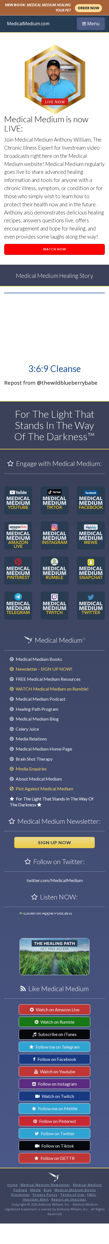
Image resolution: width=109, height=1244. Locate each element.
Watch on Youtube (57, 1071)
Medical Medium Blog (37, 718)
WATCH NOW (54, 249)
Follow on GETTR (57, 1158)
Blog (48, 1190)
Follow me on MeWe (57, 1108)
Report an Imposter (68, 1199)
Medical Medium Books (38, 659)
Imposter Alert (36, 1199)
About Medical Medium (38, 778)
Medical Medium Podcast (40, 698)
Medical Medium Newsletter (45, 1185)
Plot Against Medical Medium (44, 788)
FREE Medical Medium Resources (47, 679)
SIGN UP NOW (54, 842)
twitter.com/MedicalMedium (55, 880)
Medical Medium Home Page (43, 748)
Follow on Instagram (57, 1083)
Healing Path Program (36, 709)
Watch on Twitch (57, 1096)
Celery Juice (27, 728)
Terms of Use (72, 1194)
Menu (93, 23)
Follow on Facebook (56, 1059)
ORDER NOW (88, 8)
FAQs (91, 1194)
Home (12, 1185)
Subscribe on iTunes (57, 1034)
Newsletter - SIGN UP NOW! (43, 668)
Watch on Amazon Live (57, 1009)
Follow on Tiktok (57, 1145)
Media (35, 1190)
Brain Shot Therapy (34, 758)
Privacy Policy (45, 1194)
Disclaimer (20, 1194)
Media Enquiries (31, 768)
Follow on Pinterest (57, 1121)
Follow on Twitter (57, 1133)
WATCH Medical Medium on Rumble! (52, 688)
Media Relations (31, 738)
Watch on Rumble (57, 1021)
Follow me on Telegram (57, 1046)
